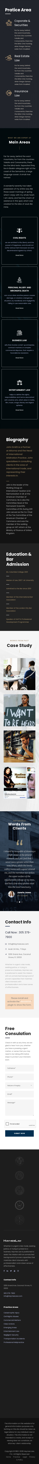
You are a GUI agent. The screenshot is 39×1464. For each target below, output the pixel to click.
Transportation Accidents (14, 1338)
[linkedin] (7, 1270)
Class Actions (9, 1324)
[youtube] (14, 1270)
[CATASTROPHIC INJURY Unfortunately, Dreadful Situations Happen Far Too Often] (19, 674)
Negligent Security (11, 1335)
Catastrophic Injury (11, 1313)
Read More (19, 255)
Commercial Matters (12, 1320)
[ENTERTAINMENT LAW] (19, 782)
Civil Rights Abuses (11, 1316)
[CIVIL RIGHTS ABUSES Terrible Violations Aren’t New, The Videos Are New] (19, 710)
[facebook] (4, 1270)
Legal (25, 1457)
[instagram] (18, 1270)
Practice (16, 1457)
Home (8, 1457)
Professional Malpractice (14, 1342)
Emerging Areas (10, 1327)
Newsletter (26, 1001)
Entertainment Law (11, 1331)
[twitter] (11, 1270)
